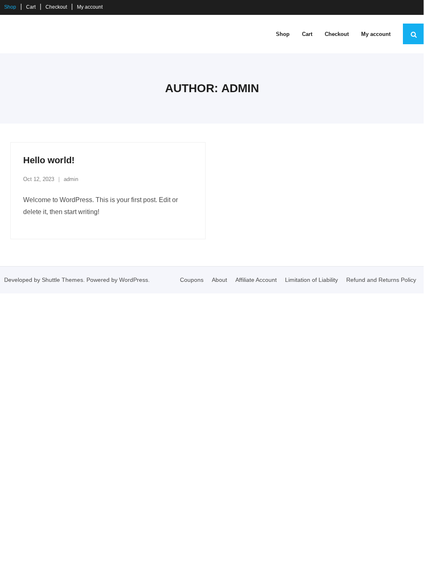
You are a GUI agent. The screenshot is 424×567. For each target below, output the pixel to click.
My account (90, 7)
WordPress (133, 279)
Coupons (192, 279)
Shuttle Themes (62, 279)
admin (71, 179)
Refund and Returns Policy (381, 279)
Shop (10, 7)
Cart (31, 7)
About (219, 279)
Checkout (56, 7)
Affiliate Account (256, 279)
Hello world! (48, 160)
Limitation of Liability (311, 279)
